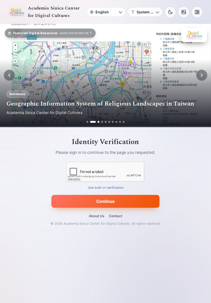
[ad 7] (113, 122)
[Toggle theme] (170, 12)
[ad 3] (96, 122)
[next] (201, 75)
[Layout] (197, 12)
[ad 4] (102, 122)
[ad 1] (87, 122)
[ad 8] (116, 122)
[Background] (183, 12)
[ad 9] (120, 122)
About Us (96, 216)
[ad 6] (109, 122)
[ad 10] (124, 122)
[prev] (9, 75)
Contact (115, 216)
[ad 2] (91, 122)
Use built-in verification (106, 188)
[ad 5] (106, 122)
